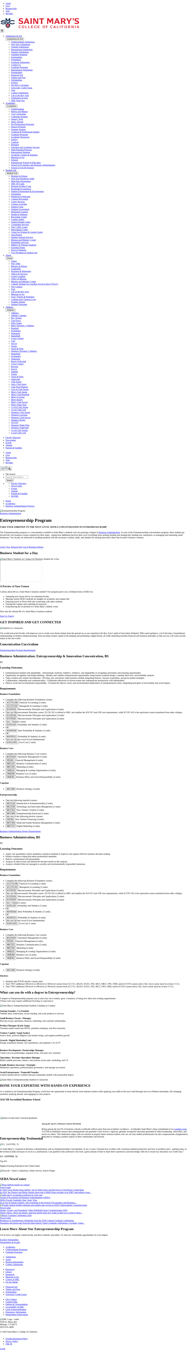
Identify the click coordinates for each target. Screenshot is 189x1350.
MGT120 (11, 803)
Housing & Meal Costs (21, 186)
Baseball (15, 328)
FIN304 (10, 819)
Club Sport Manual (19, 387)
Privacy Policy (12, 1341)
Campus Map (11, 1302)
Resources (10, 1269)
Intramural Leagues (19, 212)
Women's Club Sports (20, 412)
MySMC (9, 13)
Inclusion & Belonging (21, 271)
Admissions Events (19, 98)
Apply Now (5, 547)
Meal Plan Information (21, 181)
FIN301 (10, 760)
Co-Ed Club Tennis (19, 407)
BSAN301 (11, 757)
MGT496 (11, 789)
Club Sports (16, 382)
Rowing (14, 366)
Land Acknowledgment (16, 1309)
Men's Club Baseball (20, 394)
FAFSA (14, 83)
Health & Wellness (19, 214)
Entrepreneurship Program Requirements (18, 650)
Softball (14, 372)
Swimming (16, 331)
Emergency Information (16, 1312)
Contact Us (16, 65)
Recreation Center (19, 217)
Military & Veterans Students (23, 245)
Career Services (18, 202)
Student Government (20, 209)
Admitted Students (19, 54)
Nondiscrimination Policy (17, 1339)
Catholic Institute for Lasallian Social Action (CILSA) (34, 284)
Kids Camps (16, 323)
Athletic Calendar (18, 315)
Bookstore (10, 1274)
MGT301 (11, 810)
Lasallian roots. (180, 1129)
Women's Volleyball (20, 428)
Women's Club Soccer (20, 417)
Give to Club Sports (20, 389)
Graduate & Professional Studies (25, 132)
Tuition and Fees (18, 77)
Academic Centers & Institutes (24, 155)
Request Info (11, 8)
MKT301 (11, 767)
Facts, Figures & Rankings (22, 297)
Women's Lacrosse (19, 415)
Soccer (14, 343)
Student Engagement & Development (27, 191)
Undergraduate (17, 109)
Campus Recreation (19, 199)
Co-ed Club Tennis (19, 430)
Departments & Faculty (10, 1242)
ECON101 (11, 709)
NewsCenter (16, 486)
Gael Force (16, 320)
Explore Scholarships (9, 1240)
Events (8, 442)
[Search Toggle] (6, 468)
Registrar (15, 145)
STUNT (14, 422)
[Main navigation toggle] (2, 30)
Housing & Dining (19, 176)
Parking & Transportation (17, 1304)
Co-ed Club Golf (18, 410)
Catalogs (15, 142)
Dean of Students (18, 250)
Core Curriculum (18, 114)
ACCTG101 (12, 706)
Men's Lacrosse (18, 397)
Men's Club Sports (19, 392)
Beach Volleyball (18, 361)
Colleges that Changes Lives (23, 299)
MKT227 (11, 763)
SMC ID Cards (17, 184)
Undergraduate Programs (16, 1249)
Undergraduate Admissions (23, 42)
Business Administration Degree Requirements (20, 831)
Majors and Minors (19, 111)
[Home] (39, 28)
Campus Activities (19, 204)
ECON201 (11, 718)
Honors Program (18, 127)
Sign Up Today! (7, 616)
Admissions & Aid (14, 36)
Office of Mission (18, 279)
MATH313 (11, 736)
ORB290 (11, 773)
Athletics (9, 307)
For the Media (12, 1282)
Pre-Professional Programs (22, 124)
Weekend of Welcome (20, 196)
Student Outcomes (19, 304)
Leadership (16, 269)
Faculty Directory (13, 437)
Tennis (14, 346)
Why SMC (16, 263)
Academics (10, 103)
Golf (13, 341)
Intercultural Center (19, 230)
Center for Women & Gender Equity (27, 232)
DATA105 (11, 724)
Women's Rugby (18, 420)
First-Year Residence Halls (22, 178)
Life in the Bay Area (20, 95)
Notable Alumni (18, 302)
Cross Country (17, 338)
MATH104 (11, 730)
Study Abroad (17, 122)
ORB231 (11, 770)
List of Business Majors (33, 547)
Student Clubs (17, 207)
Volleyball (15, 379)
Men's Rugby (17, 400)
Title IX (9, 1344)
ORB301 (11, 777)
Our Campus (16, 287)
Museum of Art (17, 157)
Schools (14, 160)
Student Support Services (22, 237)
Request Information (14, 1262)
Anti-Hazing (16, 235)
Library (14, 139)
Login (2, 1349)
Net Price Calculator (20, 85)
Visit (8, 11)
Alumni (9, 445)
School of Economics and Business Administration (33, 165)
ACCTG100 (12, 702)
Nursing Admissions (20, 52)
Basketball (15, 336)
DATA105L (12, 742)
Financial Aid (17, 75)
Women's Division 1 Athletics (24, 351)
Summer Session (18, 129)
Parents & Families (14, 448)
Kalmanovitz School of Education (26, 162)
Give (8, 6)
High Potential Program (21, 150)
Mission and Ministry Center (23, 240)
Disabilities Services (20, 242)
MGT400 (11, 813)
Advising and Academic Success (25, 147)
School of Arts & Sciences (22, 168)
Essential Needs (18, 247)
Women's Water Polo (20, 425)
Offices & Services (19, 274)
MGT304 (11, 823)
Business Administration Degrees (20, 506)
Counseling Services (20, 224)
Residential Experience (21, 189)
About (8, 255)
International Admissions (22, 49)
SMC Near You (18, 100)
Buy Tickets (16, 318)
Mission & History (19, 266)
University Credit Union (21, 88)
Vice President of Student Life (24, 253)
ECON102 (11, 715)
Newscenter (11, 440)
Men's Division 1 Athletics (22, 325)
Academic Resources (20, 137)
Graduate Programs (19, 67)
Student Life (11, 170)
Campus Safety (17, 219)
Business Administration (10, 513)
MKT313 (11, 826)
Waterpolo (15, 333)
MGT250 (11, 806)
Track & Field (17, 348)
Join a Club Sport (18, 384)
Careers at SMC (13, 1279)
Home (8, 501)
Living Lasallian (18, 276)
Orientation (16, 60)
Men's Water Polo (19, 405)
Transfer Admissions (20, 47)
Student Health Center (20, 222)
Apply (8, 3)
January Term (17, 119)
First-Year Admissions (20, 44)
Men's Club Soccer (19, 402)
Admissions (11, 1257)
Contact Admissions (20, 93)
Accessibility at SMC (15, 1307)
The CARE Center (19, 227)
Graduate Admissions (20, 62)
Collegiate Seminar (19, 117)
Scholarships (16, 57)
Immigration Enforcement (17, 1314)
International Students (20, 152)
